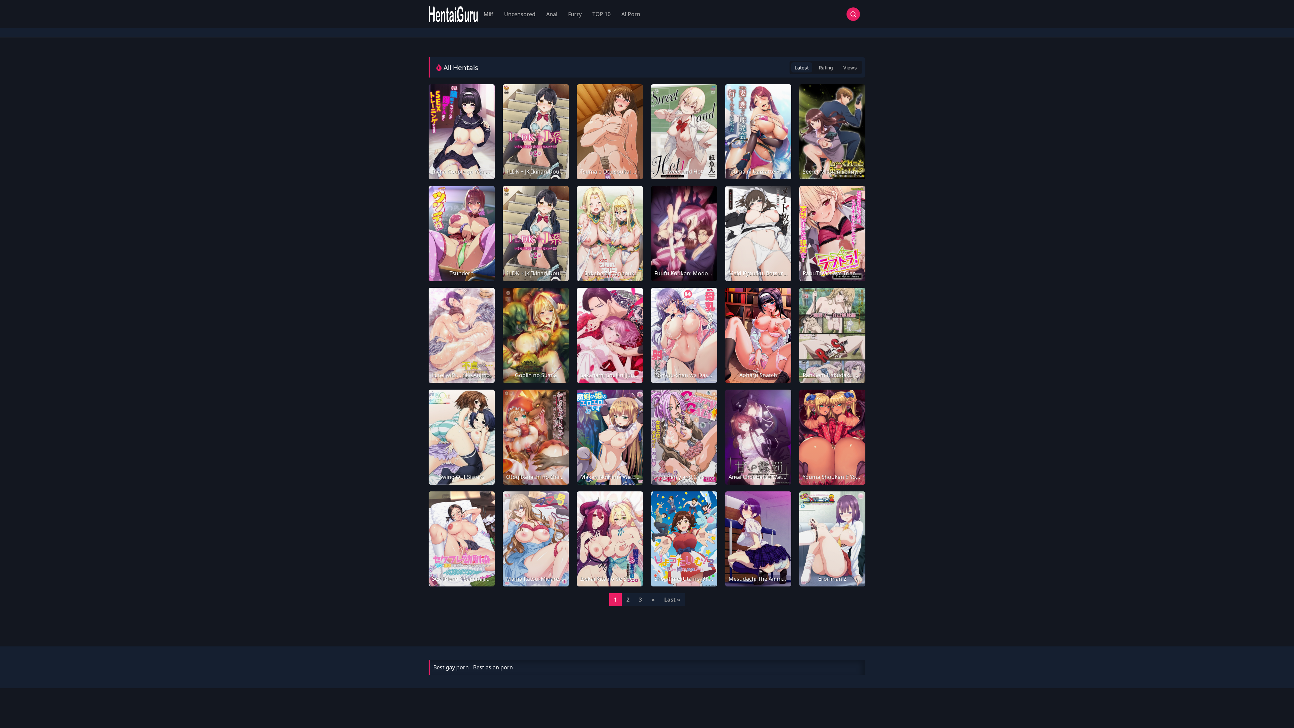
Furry (575, 14)
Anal (551, 14)
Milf (488, 14)
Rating (826, 67)
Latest (802, 67)
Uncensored (519, 14)
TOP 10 (601, 14)
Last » (672, 599)
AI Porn (630, 14)
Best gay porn (451, 667)
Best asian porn (493, 667)
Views (850, 67)
